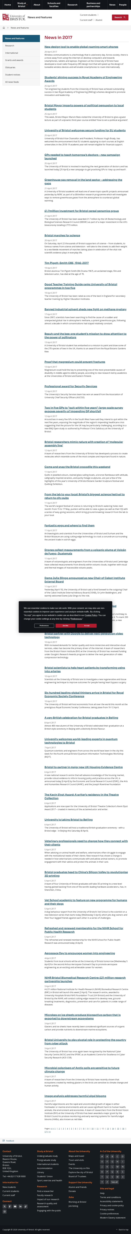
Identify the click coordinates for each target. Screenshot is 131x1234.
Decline (65, 625)
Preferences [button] (76, 619)
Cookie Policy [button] (91, 615)
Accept (86, 625)
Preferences (44, 625)
